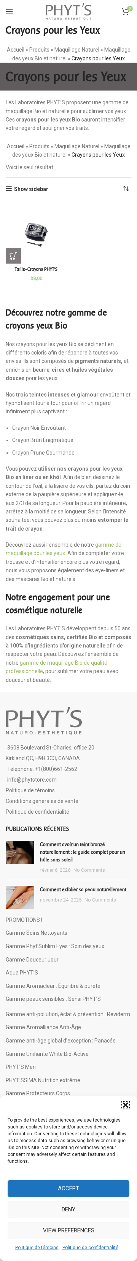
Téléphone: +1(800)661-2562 (42, 769)
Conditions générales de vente (42, 801)
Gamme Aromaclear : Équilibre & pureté (53, 986)
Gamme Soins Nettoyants (36, 933)
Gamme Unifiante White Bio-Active (47, 1054)
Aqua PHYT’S (22, 973)
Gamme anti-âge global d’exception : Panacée (61, 1041)
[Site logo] (68, 11)
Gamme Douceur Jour (32, 960)
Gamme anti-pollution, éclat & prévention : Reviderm (68, 1014)
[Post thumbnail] (20, 857)
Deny (68, 1209)
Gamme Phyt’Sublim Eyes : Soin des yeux (55, 946)
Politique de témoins (37, 1247)
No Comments (89, 870)
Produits (39, 50)
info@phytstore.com (32, 780)
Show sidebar (31, 189)
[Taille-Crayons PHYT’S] (36, 233)
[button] (125, 1105)
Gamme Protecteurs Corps (38, 1093)
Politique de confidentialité (90, 1247)
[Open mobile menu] (9, 11)
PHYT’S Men (21, 1067)
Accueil (15, 50)
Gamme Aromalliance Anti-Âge (43, 1027)
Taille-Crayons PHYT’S (36, 269)
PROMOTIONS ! (24, 920)
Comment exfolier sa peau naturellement (83, 889)
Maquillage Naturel (76, 50)
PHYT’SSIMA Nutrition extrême (43, 1080)
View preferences (68, 1230)
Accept (68, 1188)
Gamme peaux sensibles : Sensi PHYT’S (53, 999)
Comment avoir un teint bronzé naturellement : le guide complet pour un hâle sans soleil (82, 852)
